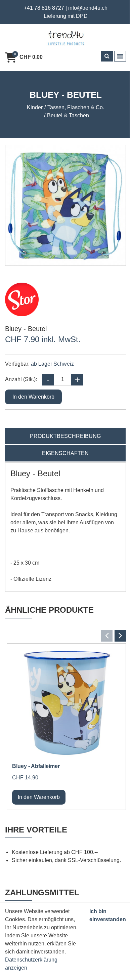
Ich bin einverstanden (107, 915)
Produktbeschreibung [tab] (65, 436)
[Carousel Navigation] (65, 636)
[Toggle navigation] (120, 56)
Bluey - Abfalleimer (36, 766)
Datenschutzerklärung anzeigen (31, 964)
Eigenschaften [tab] (65, 453)
